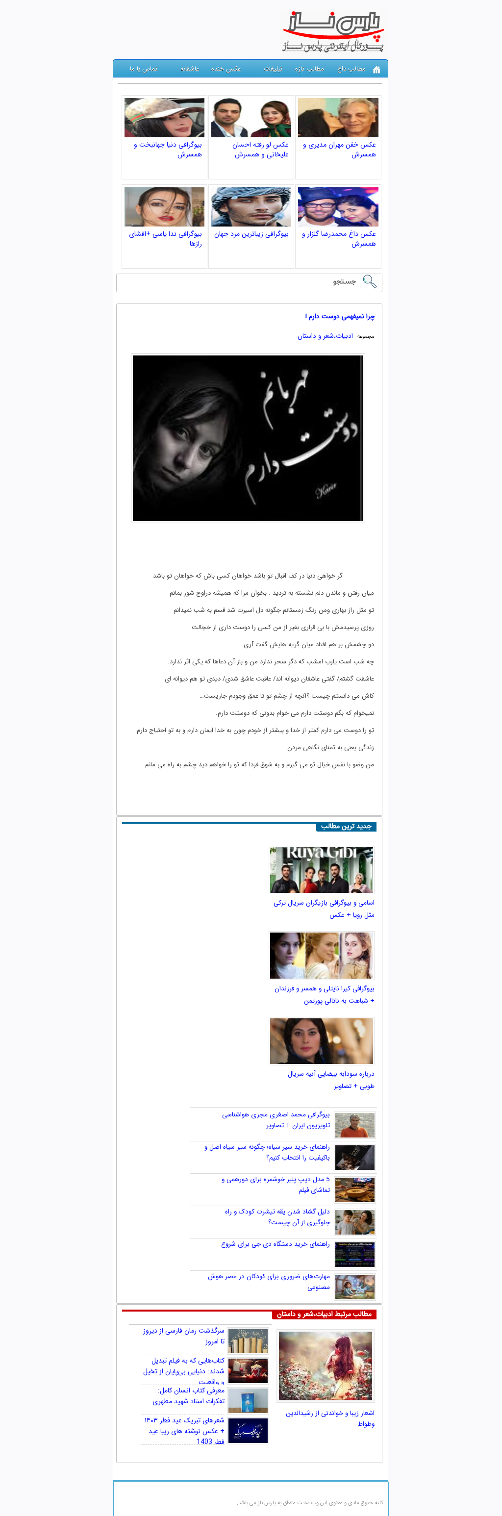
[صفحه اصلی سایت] (377, 70)
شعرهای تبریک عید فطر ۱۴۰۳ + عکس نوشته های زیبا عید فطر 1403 (185, 1431)
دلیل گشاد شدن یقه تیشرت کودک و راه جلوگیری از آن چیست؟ (277, 1217)
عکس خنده (226, 69)
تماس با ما (143, 69)
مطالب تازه (309, 69)
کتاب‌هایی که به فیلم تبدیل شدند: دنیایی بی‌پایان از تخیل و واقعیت (184, 1371)
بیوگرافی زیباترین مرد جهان (251, 233)
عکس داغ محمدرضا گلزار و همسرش (339, 238)
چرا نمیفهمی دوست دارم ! (340, 316)
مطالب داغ (351, 69)
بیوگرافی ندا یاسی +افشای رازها (165, 238)
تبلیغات (273, 69)
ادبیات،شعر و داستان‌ (325, 336)
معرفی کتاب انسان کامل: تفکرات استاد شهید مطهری (188, 1396)
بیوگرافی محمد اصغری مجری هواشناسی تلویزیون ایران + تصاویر (276, 1120)
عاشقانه (189, 69)
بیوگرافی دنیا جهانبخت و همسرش (168, 149)
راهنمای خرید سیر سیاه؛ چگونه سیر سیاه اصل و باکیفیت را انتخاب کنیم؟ (267, 1152)
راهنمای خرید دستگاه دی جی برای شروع (275, 1244)
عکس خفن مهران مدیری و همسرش (339, 149)
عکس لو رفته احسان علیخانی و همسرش (260, 149)
